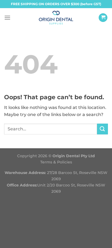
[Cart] (103, 17)
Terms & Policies (56, 162)
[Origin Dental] (56, 17)
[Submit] (102, 129)
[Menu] (7, 17)
